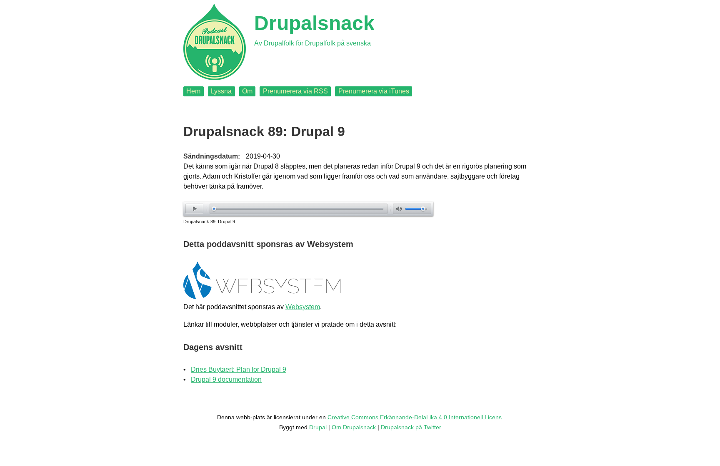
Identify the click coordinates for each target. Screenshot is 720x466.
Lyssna (221, 91)
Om (247, 91)
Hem (193, 91)
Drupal (318, 427)
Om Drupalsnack (354, 427)
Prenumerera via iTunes (373, 91)
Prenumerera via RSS (295, 91)
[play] (194, 208)
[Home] (214, 42)
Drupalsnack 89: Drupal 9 (209, 221)
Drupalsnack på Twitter (411, 427)
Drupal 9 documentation (226, 379)
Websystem (302, 306)
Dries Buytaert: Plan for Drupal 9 (238, 369)
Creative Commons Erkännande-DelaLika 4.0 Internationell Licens (415, 417)
